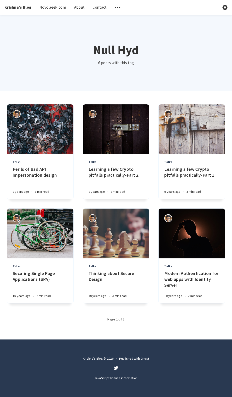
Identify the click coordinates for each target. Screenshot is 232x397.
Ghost (145, 358)
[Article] (40, 129)
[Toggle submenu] (117, 7)
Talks (17, 162)
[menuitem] (18, 7)
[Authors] (17, 114)
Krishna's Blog (18, 7)
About (79, 7)
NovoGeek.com (52, 7)
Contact (99, 7)
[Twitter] (116, 368)
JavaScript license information (116, 378)
